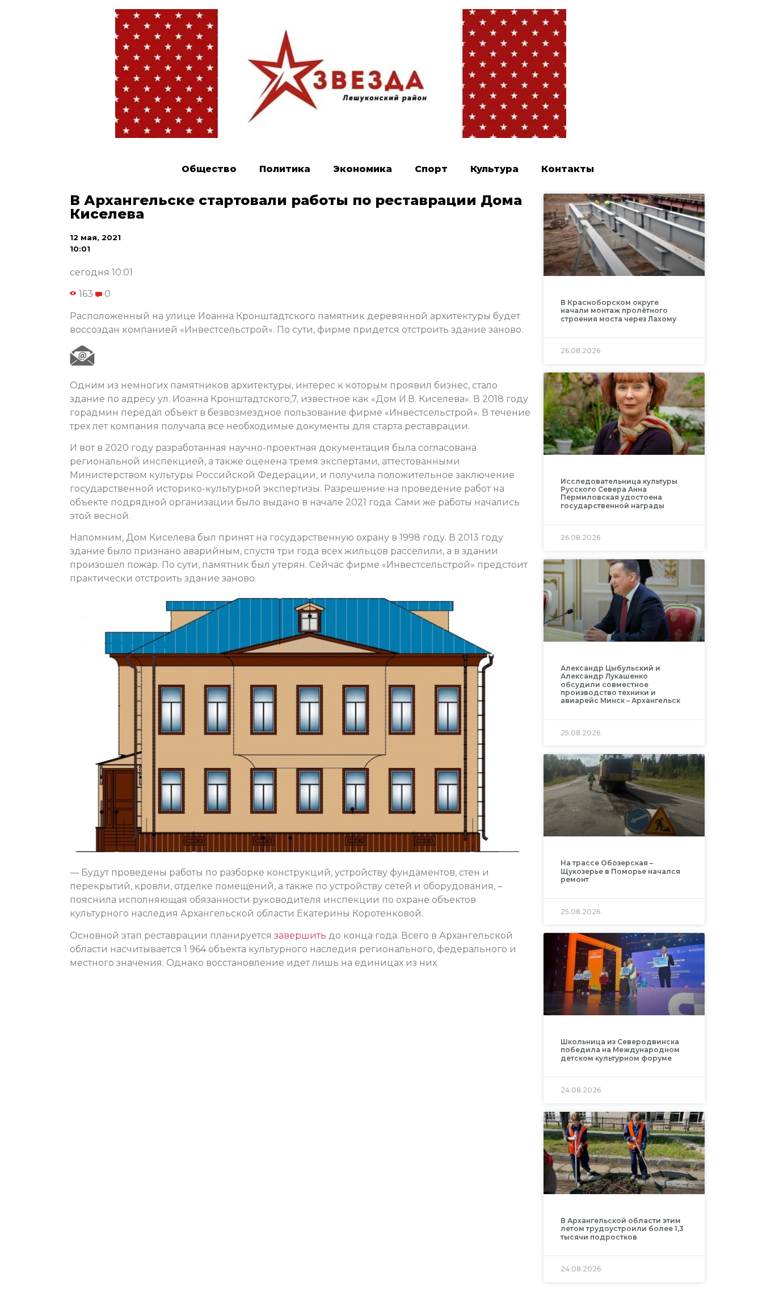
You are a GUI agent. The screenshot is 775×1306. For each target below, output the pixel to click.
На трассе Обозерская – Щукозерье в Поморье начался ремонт (620, 871)
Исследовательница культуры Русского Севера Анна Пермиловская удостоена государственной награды (619, 493)
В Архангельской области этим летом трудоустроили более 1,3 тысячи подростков (622, 1228)
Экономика (362, 169)
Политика (284, 169)
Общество (209, 169)
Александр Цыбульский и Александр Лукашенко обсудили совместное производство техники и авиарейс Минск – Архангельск (620, 684)
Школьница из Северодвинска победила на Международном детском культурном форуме (620, 1049)
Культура (494, 169)
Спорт (431, 169)
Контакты (567, 169)
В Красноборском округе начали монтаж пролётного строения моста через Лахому (618, 310)
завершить (300, 935)
